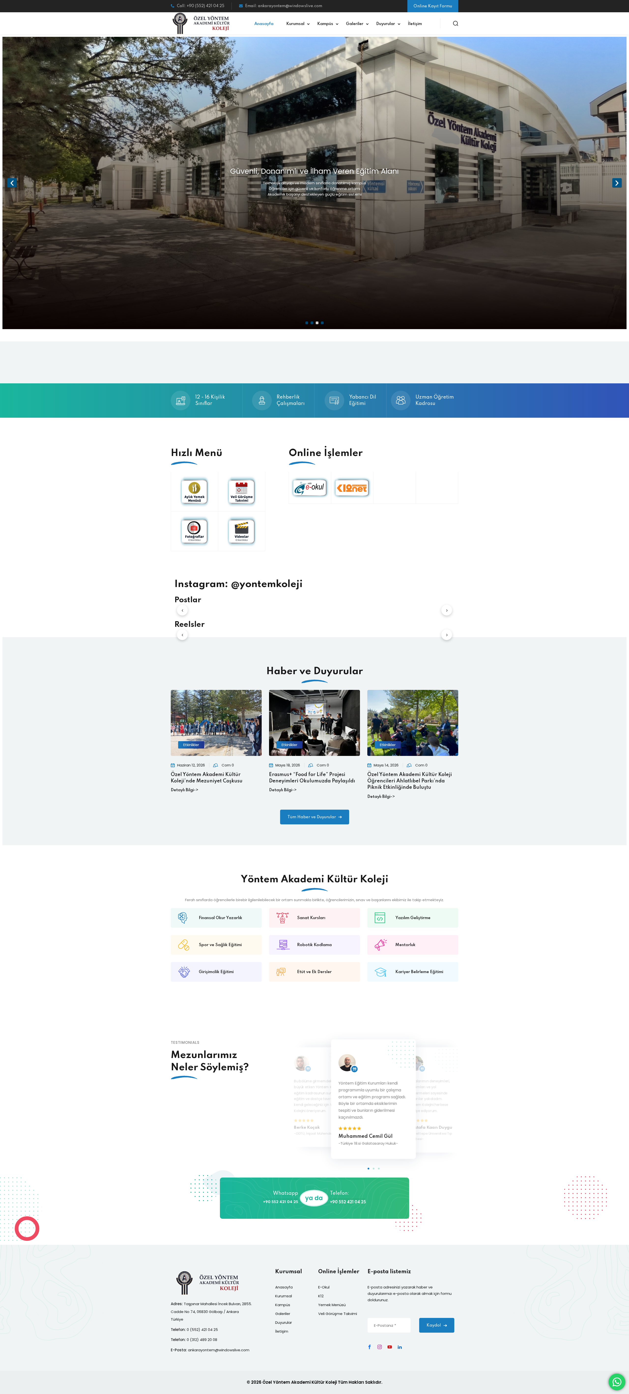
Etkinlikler (191, 744)
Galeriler (354, 24)
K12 (321, 1296)
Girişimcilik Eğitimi (216, 972)
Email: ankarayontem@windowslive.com (283, 6)
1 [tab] (306, 323)
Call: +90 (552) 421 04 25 (200, 6)
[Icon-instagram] (379, 1346)
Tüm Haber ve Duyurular (311, 817)
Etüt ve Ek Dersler (314, 972)
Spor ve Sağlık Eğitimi (220, 945)
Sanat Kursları (311, 918)
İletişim (415, 24)
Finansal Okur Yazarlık (220, 918)
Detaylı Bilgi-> (184, 790)
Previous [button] (12, 183)
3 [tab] (317, 323)
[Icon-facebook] (369, 1346)
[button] (368, 1168)
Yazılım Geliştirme (412, 918)
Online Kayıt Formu (433, 6)
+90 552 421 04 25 (280, 1202)
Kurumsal (295, 24)
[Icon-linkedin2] (399, 1346)
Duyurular (385, 24)
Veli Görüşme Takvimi (337, 1313)
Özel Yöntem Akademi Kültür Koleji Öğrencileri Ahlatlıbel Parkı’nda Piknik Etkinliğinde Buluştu (409, 781)
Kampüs (325, 24)
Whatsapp (285, 1193)
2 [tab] (312, 323)
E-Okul (323, 1287)
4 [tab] (322, 323)
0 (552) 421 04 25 (202, 1329)
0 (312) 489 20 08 (202, 1339)
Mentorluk (405, 945)
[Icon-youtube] (389, 1346)
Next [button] (617, 183)
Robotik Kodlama (314, 945)
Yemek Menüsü (332, 1304)
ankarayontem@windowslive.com (218, 1350)
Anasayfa (263, 24)
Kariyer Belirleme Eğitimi (419, 972)
